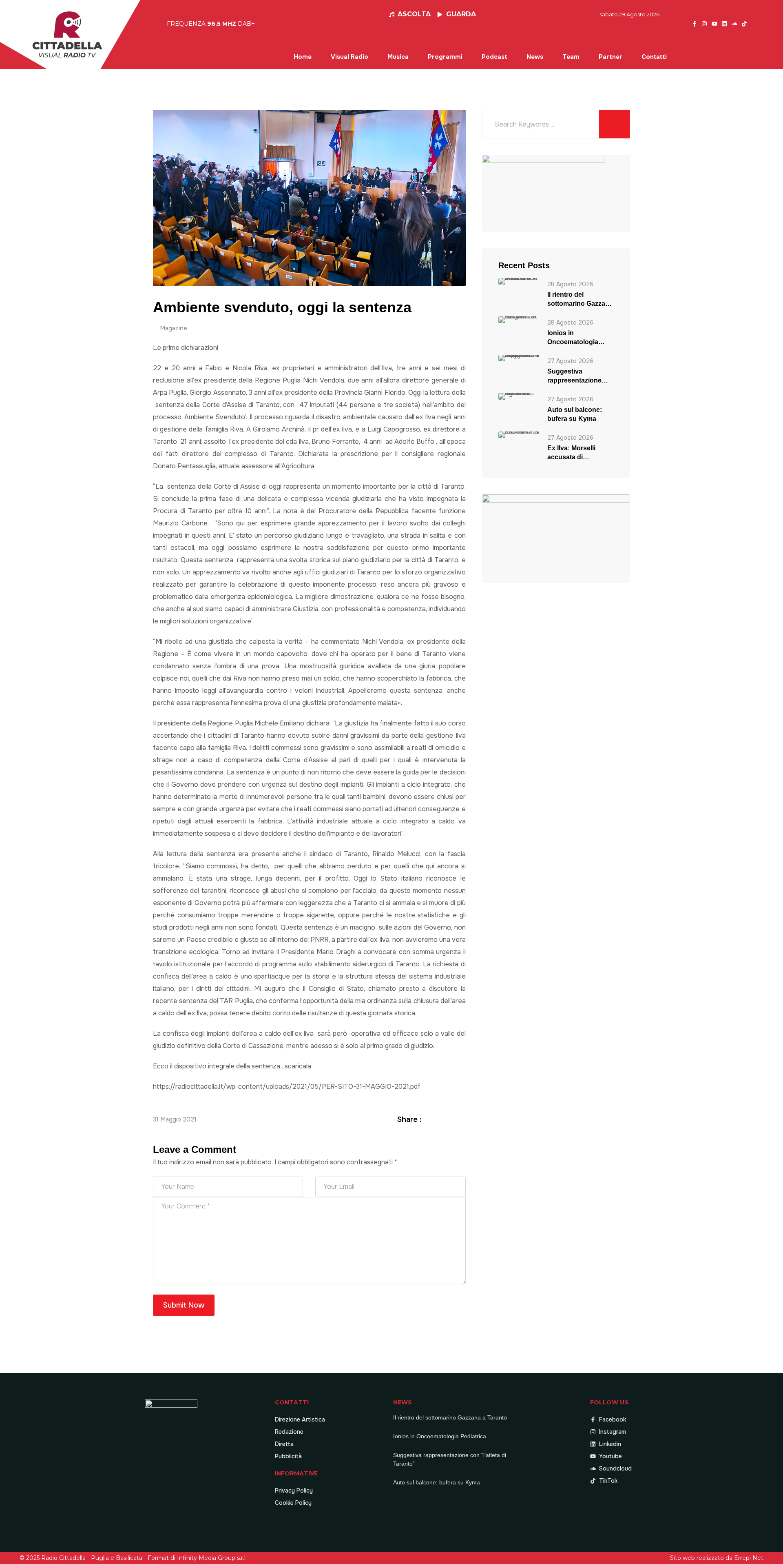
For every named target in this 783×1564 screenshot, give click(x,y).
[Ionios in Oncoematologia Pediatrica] (518, 319)
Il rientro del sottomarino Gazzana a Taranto (580, 299)
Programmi (445, 57)
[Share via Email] (461, 1119)
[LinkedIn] (451, 1119)
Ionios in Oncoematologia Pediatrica (572, 338)
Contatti (654, 57)
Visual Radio (349, 57)
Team (571, 57)
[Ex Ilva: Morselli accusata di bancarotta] (518, 434)
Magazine (173, 328)
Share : (409, 1119)
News (534, 57)
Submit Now (183, 1305)
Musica (398, 57)
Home (303, 57)
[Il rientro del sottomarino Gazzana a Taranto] (518, 281)
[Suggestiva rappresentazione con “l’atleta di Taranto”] (518, 358)
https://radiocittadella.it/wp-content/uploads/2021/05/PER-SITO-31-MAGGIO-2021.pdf (286, 1086)
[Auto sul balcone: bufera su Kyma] (518, 396)
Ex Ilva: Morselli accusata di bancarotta (571, 453)
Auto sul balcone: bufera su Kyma (574, 414)
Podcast (494, 57)
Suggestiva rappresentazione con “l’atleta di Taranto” (574, 376)
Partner (610, 57)
